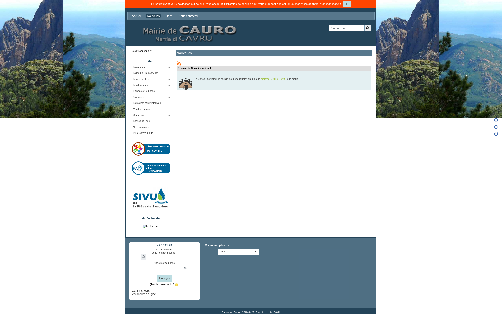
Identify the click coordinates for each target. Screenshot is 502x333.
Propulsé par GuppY (231, 312)
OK (347, 3)
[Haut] (496, 120)
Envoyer (164, 278)
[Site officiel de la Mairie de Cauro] (189, 33)
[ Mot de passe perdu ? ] (164, 284)
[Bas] (496, 134)
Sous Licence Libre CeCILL (268, 312)
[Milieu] (496, 127)
